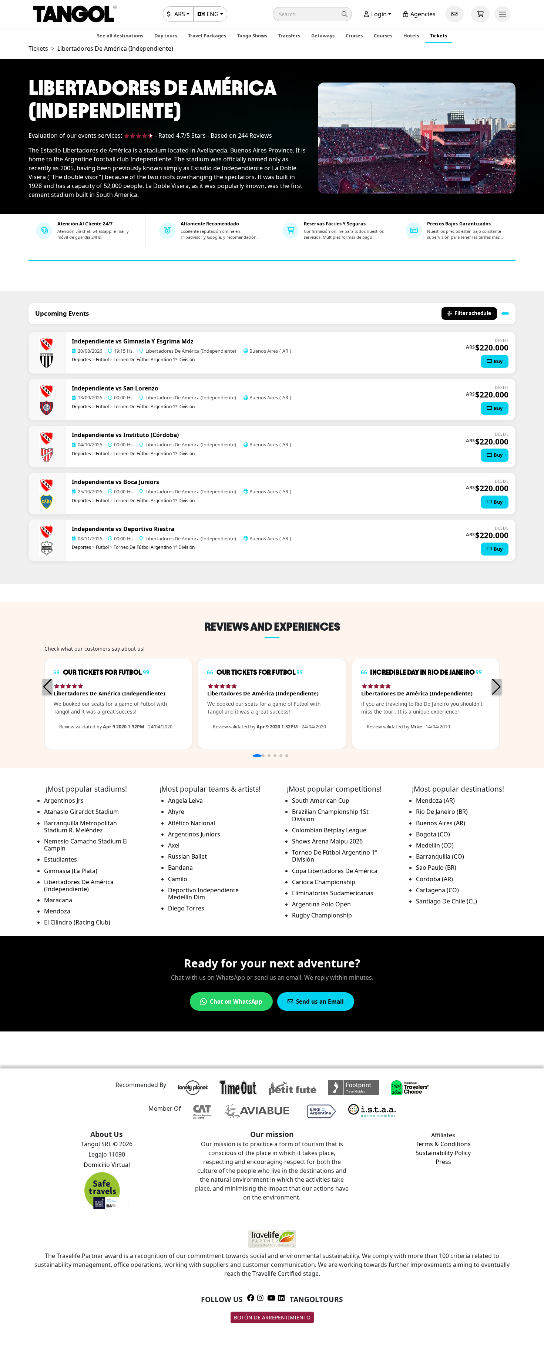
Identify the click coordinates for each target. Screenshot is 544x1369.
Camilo (177, 879)
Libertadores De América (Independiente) (79, 885)
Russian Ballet (187, 856)
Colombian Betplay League (329, 830)
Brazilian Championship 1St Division (330, 815)
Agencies (422, 14)
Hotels (411, 35)
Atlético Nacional (191, 823)
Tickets (438, 35)
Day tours (165, 35)
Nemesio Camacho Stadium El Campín (86, 844)
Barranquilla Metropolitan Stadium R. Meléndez (80, 826)
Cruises (354, 35)
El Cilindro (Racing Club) (77, 922)
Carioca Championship (323, 882)
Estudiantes (60, 859)
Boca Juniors (141, 482)
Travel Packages (207, 35)
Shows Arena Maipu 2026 (327, 841)
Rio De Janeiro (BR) (442, 812)
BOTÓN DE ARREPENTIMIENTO (272, 1317)
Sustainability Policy (443, 1153)
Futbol (102, 359)
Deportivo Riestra (148, 529)
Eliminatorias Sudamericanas (332, 893)
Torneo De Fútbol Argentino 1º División (154, 359)
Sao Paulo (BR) (436, 867)
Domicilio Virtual (107, 1165)
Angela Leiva (185, 800)
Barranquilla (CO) (440, 856)
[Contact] (454, 14)
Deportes (81, 359)
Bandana (180, 867)
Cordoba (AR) (434, 879)
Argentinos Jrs (64, 800)
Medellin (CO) (435, 845)
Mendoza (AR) (435, 800)
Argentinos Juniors (194, 834)
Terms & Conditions (443, 1144)
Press (443, 1162)
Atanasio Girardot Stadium (81, 812)
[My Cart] (480, 14)
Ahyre (176, 812)
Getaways (323, 35)
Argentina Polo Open (321, 904)
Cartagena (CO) (437, 890)
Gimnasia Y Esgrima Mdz (158, 341)
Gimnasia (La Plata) (70, 871)
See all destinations (120, 35)
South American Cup (320, 800)
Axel (173, 845)
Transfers (289, 35)
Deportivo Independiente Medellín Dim (203, 893)
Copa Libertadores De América (334, 871)
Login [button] (378, 14)
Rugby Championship (322, 915)
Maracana (58, 900)
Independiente (93, 341)
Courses (383, 35)
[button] (312, 14)
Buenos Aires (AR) (440, 823)
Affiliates (443, 1135)
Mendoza (57, 911)
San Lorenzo (140, 388)
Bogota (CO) (433, 834)
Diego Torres (186, 908)
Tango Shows (252, 35)
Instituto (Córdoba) (151, 435)
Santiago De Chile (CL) (446, 901)
